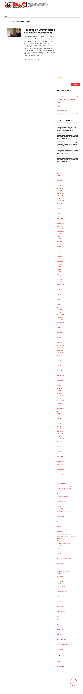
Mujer (33, 12)
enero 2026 (59, 190)
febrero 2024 (60, 248)
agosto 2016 (59, 441)
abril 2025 (59, 213)
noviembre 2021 (60, 317)
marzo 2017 (59, 423)
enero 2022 (59, 312)
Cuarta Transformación (62, 518)
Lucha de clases (60, 576)
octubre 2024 (60, 228)
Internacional (60, 12)
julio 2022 (59, 297)
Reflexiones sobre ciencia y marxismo (65, 637)
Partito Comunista (61, 611)
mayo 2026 (59, 180)
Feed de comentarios (61, 666)
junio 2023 (59, 269)
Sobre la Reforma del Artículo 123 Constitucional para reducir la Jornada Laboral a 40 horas (66, 129)
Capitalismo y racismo (62, 498)
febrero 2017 (60, 426)
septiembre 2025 (60, 200)
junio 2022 (59, 299)
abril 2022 (59, 304)
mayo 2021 (59, 332)
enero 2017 (59, 428)
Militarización (60, 588)
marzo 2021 (59, 337)
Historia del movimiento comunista (64, 550)
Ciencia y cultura (49, 12)
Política (16, 12)
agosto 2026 (59, 173)
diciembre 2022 (60, 284)
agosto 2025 (59, 203)
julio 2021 (59, 327)
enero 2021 (59, 342)
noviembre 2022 (60, 286)
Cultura (58, 521)
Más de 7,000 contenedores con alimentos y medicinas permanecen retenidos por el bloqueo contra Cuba (67, 101)
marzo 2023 (59, 276)
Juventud (39, 12)
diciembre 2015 (60, 461)
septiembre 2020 (60, 352)
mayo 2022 (59, 302)
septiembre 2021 (60, 322)
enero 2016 (59, 459)
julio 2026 (59, 175)
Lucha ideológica (60, 578)
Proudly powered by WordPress (11, 682)
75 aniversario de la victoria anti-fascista (66, 491)
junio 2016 (59, 446)
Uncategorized (60, 649)
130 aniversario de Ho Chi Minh (64, 481)
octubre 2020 (60, 350)
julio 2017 (59, 413)
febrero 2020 (60, 370)
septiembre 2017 (60, 408)
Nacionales (59, 599)
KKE (58, 568)
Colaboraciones (60, 506)
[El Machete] (16, 5)
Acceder (58, 661)
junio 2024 (59, 238)
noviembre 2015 (60, 464)
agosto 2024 (59, 233)
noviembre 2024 (60, 226)
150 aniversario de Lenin (62, 483)
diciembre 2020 (60, 345)
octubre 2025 (60, 198)
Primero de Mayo (61, 629)
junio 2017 (59, 416)
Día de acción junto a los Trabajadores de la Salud (67, 524)
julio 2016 (59, 443)
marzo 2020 (59, 367)
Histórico (59, 553)
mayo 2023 (59, 271)
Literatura (59, 573)
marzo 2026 (59, 185)
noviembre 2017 (60, 403)
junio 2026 (59, 178)
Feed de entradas (60, 663)
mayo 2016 (59, 449)
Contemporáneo (60, 516)
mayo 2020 (59, 362)
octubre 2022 (60, 289)
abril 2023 (59, 274)
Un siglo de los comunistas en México (65, 647)
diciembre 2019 (60, 375)
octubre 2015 (60, 466)
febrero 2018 (60, 395)
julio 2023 (59, 266)
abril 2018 (59, 390)
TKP (58, 642)
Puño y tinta (59, 634)
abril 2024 (59, 243)
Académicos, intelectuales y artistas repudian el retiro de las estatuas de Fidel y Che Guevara (67, 136)
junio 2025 (59, 208)
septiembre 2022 (60, 292)
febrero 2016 (60, 456)
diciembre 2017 (60, 400)
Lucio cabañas (60, 583)
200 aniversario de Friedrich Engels (64, 486)
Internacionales (60, 563)
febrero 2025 (60, 218)
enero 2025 (59, 221)
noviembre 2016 (60, 433)
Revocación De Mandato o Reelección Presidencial (39, 31)
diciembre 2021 (60, 314)
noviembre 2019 (60, 378)
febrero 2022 (60, 309)
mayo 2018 (59, 388)
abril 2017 (59, 421)
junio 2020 (59, 360)
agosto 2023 (59, 264)
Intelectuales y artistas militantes (64, 558)
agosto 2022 (59, 294)
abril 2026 (59, 183)
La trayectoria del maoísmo (63, 571)
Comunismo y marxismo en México (64, 513)
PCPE (58, 616)
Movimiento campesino (62, 591)
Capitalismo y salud (61, 501)
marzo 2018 (59, 393)
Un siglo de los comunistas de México (65, 644)
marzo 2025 (59, 216)
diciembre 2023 (60, 254)
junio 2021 (59, 330)
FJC (57, 540)
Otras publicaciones (61, 609)
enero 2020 (59, 373)
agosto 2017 (59, 411)
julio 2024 (59, 236)
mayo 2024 (59, 241)
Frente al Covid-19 (61, 545)
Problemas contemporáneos (63, 631)
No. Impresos (70, 12)
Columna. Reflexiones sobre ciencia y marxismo (67, 508)
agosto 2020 (59, 355)
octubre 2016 (60, 436)
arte (58, 493)
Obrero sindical (25, 12)
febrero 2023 (60, 279)
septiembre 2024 (60, 231)
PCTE (58, 619)
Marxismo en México (61, 586)
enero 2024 (59, 251)
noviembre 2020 (60, 347)
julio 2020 (59, 357)
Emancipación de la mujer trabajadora (65, 534)
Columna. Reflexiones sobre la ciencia (65, 511)
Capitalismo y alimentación (63, 496)
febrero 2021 (60, 340)
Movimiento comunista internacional (65, 593)
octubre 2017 (60, 405)
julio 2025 (59, 205)
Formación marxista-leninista (63, 543)
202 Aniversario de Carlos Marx (64, 488)
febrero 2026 (60, 188)
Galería (58, 548)
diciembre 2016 (60, 431)
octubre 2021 (60, 319)
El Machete (8, 12)
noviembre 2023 (60, 256)
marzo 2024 (59, 246)
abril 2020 (59, 365)
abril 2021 (59, 335)
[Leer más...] (25, 59)
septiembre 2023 (60, 261)
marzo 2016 (59, 454)
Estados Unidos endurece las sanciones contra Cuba (68, 96)
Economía (59, 526)
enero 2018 (59, 398)
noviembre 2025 (60, 195)
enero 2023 (59, 281)
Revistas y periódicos (61, 639)
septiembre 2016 (60, 438)
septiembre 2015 (60, 469)
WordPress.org (60, 669)
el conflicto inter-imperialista (63, 529)
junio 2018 (59, 385)
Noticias (59, 604)
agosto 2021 (59, 324)
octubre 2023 (60, 259)
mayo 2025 (59, 211)
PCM (58, 614)
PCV (58, 621)
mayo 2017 (59, 418)
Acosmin (28, 682)
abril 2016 (59, 451)
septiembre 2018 (60, 380)
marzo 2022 (59, 307)
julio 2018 (59, 383)
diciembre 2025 (60, 193)
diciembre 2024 (60, 223)
